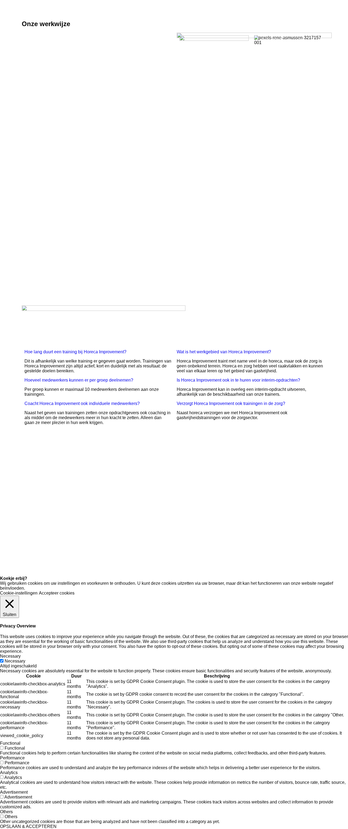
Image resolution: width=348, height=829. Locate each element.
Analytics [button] (9, 772)
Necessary (15, 661)
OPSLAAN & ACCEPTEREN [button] (28, 826)
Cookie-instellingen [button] (19, 593)
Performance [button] (12, 758)
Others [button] (6, 811)
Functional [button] (10, 743)
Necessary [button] (10, 656)
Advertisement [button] (14, 792)
